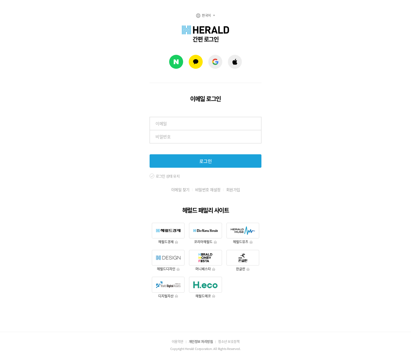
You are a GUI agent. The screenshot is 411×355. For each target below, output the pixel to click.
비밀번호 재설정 (208, 189)
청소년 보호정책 (228, 341)
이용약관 (177, 341)
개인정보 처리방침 (201, 341)
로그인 (205, 161)
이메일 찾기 (180, 189)
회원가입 (233, 189)
